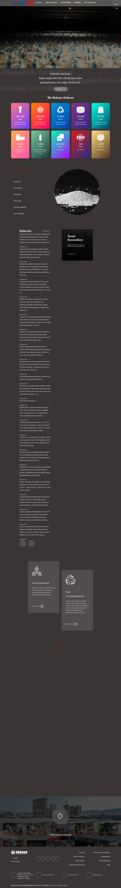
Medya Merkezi (80, 860)
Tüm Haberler (45, 231)
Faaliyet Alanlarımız (51, 2)
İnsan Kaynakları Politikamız (102, 852)
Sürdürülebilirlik (66, 2)
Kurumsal (38, 2)
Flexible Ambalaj (20, 207)
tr (117, 8)
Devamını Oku (23, 246)
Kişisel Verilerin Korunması (77, 864)
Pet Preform (18, 188)
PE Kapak (17, 194)
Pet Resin (17, 182)
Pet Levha (17, 201)
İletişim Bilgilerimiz (104, 860)
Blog (108, 864)
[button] (22, 543)
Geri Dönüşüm (19, 214)
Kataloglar (77, 2)
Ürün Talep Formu (90, 2)
